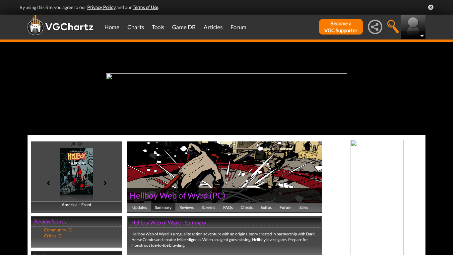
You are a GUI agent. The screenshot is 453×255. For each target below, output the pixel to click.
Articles (213, 27)
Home (111, 27)
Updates (139, 207)
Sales (303, 207)
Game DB (184, 27)
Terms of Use (145, 7)
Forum (238, 27)
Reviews (186, 207)
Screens (208, 207)
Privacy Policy (101, 7)
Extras (266, 207)
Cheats (247, 207)
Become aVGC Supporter (340, 26)
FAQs (228, 207)
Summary (163, 207)
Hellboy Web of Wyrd (169, 195)
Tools (158, 27)
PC (217, 195)
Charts (135, 27)
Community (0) (58, 229)
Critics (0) (53, 235)
